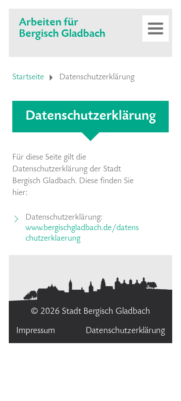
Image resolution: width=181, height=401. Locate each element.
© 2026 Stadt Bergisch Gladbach (90, 311)
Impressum (35, 331)
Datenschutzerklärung (125, 331)
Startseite (28, 77)
